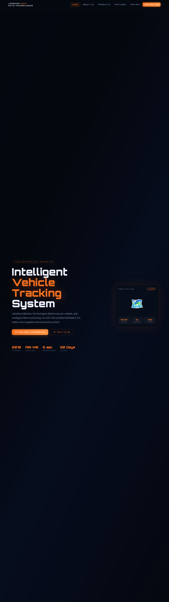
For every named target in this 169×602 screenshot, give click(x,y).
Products (104, 5)
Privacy (135, 5)
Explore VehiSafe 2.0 (31, 332)
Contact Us (151, 5)
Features (120, 5)
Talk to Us (63, 332)
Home (75, 5)
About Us (88, 5)
